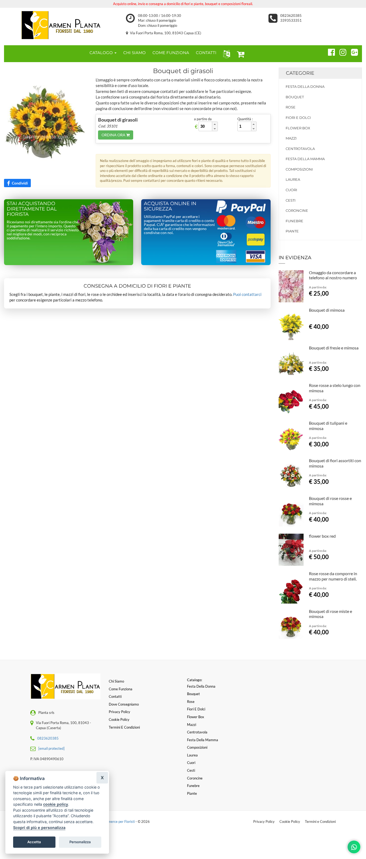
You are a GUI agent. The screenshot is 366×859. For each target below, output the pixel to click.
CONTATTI (206, 52)
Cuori (291, 190)
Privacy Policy (264, 821)
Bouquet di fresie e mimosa (333, 347)
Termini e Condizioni (320, 821)
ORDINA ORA (114, 135)
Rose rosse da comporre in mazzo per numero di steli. (333, 576)
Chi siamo (116, 681)
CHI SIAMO (134, 52)
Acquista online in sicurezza (170, 206)
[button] (225, 53)
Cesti (291, 200)
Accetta (34, 842)
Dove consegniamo (124, 704)
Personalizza (80, 842)
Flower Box (298, 128)
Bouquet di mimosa (327, 309)
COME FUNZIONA (170, 52)
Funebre (294, 221)
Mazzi (291, 138)
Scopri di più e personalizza (39, 827)
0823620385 (291, 15)
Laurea (293, 179)
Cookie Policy (289, 821)
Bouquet (295, 97)
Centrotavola (300, 148)
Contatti (115, 696)
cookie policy (55, 804)
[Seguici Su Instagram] (340, 51)
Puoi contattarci (247, 294)
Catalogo (101, 52)
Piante (292, 231)
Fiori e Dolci (298, 117)
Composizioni (299, 169)
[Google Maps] (352, 51)
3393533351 (291, 20)
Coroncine (297, 210)
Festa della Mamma (305, 159)
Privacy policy (119, 712)
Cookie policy (119, 719)
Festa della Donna (305, 86)
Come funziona (120, 689)
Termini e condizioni (124, 727)
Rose (291, 107)
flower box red (322, 535)
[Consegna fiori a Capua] (61, 25)
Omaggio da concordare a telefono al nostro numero (333, 275)
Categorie (300, 73)
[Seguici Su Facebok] (329, 51)
